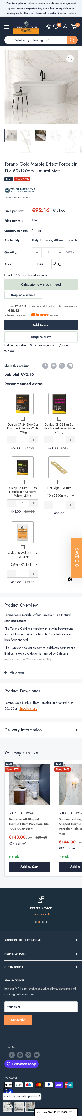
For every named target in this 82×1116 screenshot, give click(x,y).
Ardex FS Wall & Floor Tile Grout (22, 555)
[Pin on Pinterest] (54, 365)
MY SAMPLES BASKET (57, 1112)
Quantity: (10, 252)
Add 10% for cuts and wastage (27, 275)
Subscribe (18, 1019)
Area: (8, 264)
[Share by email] (70, 365)
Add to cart (41, 325)
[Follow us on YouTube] (37, 1055)
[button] (76, 558)
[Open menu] (6, 27)
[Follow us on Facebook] (12, 1055)
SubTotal (11, 374)
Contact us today (41, 914)
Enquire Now (41, 336)
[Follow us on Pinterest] (28, 1055)
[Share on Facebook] (45, 365)
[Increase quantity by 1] (60, 252)
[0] (55, 26)
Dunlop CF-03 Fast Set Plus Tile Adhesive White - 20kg (59, 428)
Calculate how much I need (41, 284)
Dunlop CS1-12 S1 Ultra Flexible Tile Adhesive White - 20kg (23, 492)
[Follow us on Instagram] (20, 1055)
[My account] (65, 26)
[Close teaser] (70, 579)
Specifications (28, 708)
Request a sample (23, 295)
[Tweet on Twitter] (62, 365)
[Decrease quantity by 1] (36, 252)
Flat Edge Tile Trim (59, 488)
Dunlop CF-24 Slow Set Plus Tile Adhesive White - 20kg (22, 428)
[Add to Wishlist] (70, 59)
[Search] (72, 40)
